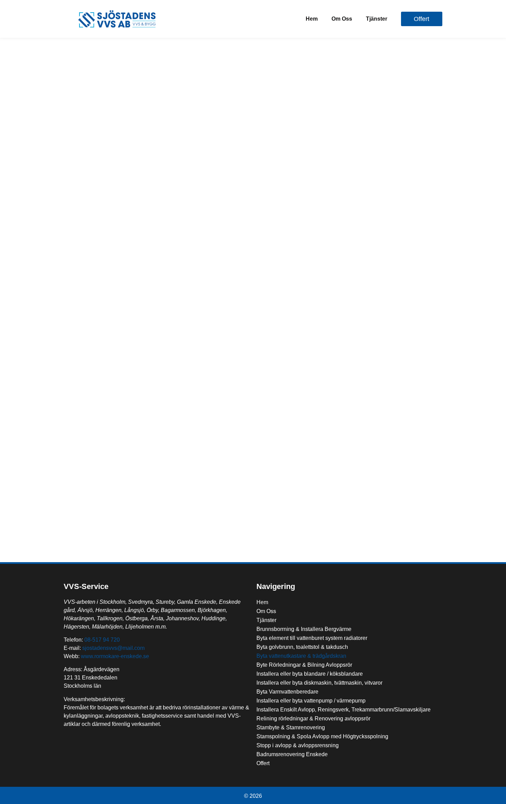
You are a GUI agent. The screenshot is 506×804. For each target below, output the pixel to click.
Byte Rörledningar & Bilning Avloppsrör (304, 665)
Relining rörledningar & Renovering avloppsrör (313, 718)
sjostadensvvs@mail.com (113, 648)
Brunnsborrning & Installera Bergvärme (303, 629)
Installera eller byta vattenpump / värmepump (311, 701)
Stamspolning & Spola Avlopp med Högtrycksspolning (322, 736)
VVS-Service (86, 586)
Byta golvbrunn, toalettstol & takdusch (302, 647)
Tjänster (376, 19)
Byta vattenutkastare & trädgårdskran (301, 656)
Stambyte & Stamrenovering (290, 727)
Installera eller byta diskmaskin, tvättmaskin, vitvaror (319, 683)
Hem (312, 19)
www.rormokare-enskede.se (115, 656)
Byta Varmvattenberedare (287, 692)
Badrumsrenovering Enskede (292, 754)
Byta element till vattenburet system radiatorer (311, 638)
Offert (263, 763)
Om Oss (341, 19)
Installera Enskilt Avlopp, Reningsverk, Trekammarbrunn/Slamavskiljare (343, 709)
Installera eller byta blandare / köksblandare (309, 674)
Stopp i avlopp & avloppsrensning (297, 745)
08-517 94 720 (102, 640)
